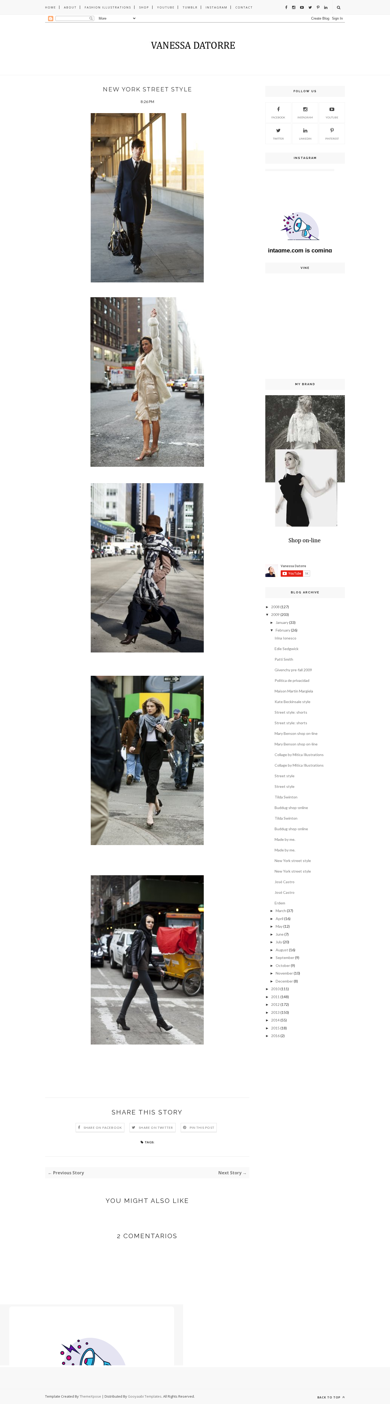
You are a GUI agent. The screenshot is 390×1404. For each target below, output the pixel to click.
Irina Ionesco (285, 638)
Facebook (278, 117)
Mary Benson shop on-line (296, 733)
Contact (244, 7)
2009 (275, 614)
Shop (144, 7)
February (283, 630)
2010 (275, 989)
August (282, 950)
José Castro (284, 881)
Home (50, 7)
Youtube (166, 7)
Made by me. (285, 839)
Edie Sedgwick (286, 648)
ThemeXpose (90, 1396)
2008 (275, 607)
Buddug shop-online (291, 807)
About (70, 7)
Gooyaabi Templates (145, 1396)
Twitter (278, 138)
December (284, 981)
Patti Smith (284, 659)
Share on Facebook (103, 1128)
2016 (275, 1035)
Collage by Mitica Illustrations (299, 754)
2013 (275, 1012)
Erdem (280, 903)
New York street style (293, 860)
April (279, 918)
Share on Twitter (156, 1128)
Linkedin (305, 138)
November (284, 973)
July (279, 942)
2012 (275, 1004)
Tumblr (190, 7)
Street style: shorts (291, 712)
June (280, 934)
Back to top (329, 1397)
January (282, 622)
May (279, 926)
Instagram (216, 7)
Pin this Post (202, 1128)
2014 (275, 1020)
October (283, 965)
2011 (275, 996)
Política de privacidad (292, 680)
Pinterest (332, 138)
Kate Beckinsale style (292, 701)
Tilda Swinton (286, 797)
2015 (275, 1028)
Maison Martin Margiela (294, 691)
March (281, 910)
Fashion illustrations (108, 7)
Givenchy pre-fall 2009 (293, 670)
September (285, 957)
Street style (284, 776)
